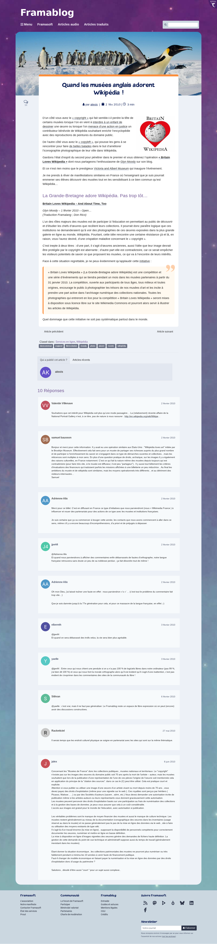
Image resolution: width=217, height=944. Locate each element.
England (58, 346)
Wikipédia (82, 341)
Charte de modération (71, 914)
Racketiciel (58, 730)
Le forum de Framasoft (72, 901)
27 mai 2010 (169, 730)
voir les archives (168, 936)
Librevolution (71, 346)
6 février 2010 (168, 696)
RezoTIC (111, 346)
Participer (65, 904)
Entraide (105, 901)
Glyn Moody (128, 161)
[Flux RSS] (145, 905)
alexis (94, 104)
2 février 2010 (168, 403)
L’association (26, 901)
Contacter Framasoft (30, 907)
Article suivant (165, 331)
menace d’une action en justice (107, 126)
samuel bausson (61, 437)
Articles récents (81, 360)
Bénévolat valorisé (69, 907)
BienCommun (46, 346)
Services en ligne (65, 341)
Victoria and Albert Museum (111, 168)
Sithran (55, 696)
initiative (144, 261)
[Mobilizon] (173, 905)
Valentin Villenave (62, 403)
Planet (101, 346)
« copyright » (80, 118)
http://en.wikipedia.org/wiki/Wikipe (141, 416)
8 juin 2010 (169, 761)
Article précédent (53, 331)
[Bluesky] (182, 905)
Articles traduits (96, 24)
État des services (28, 911)
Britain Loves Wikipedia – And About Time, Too (74, 203)
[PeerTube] (163, 905)
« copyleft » (85, 142)
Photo (92, 346)
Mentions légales (109, 907)
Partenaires (66, 911)
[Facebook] (145, 912)
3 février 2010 (168, 624)
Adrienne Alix (59, 498)
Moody (84, 346)
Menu (28, 24)
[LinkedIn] (191, 905)
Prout (23, 914)
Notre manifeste (28, 904)
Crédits (104, 914)
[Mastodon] (154, 905)
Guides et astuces (109, 904)
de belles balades (80, 146)
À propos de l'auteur (53, 360)
